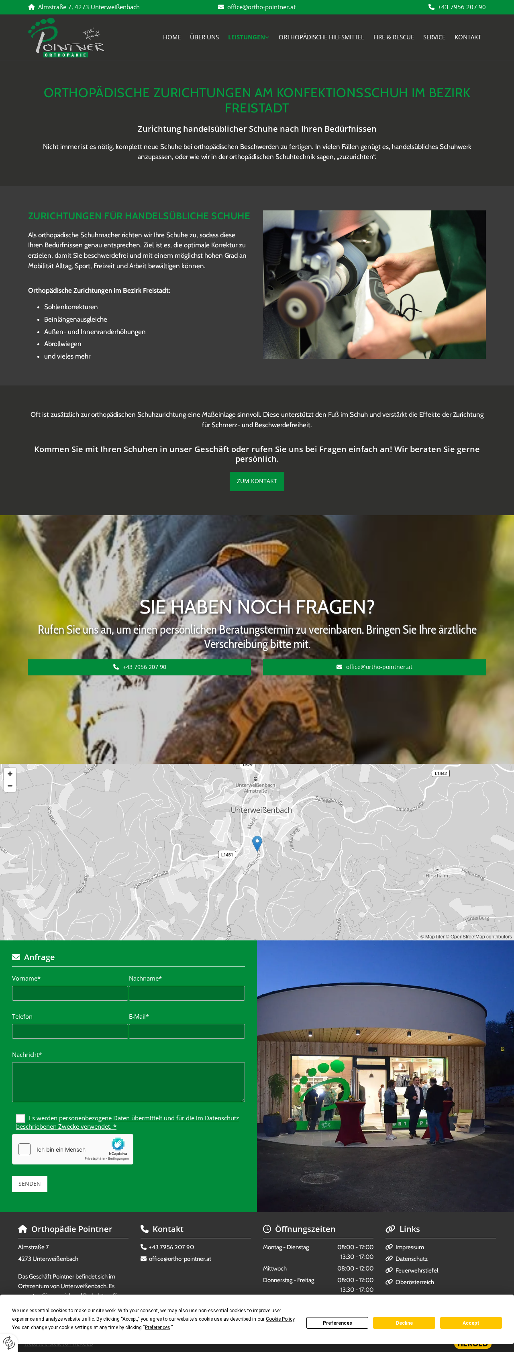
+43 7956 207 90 (462, 7)
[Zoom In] (10, 774)
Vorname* (26, 978)
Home (172, 37)
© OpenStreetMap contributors (479, 936)
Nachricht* (27, 1054)
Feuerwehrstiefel (417, 1270)
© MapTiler (432, 936)
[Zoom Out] (10, 786)
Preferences (337, 1323)
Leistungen (246, 37)
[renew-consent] (9, 1343)
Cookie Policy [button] (280, 1319)
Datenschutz (412, 1258)
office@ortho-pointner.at (261, 7)
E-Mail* (139, 1016)
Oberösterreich (415, 1282)
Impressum (410, 1247)
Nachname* (145, 978)
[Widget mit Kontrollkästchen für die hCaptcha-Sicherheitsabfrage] (72, 1149)
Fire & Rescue (393, 37)
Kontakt (468, 37)
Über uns (204, 37)
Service (434, 37)
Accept (471, 1323)
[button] (257, 481)
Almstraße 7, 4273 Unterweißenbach (89, 7)
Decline (404, 1323)
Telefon (22, 1016)
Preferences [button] (157, 1327)
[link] (249, 37)
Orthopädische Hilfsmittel (321, 37)
